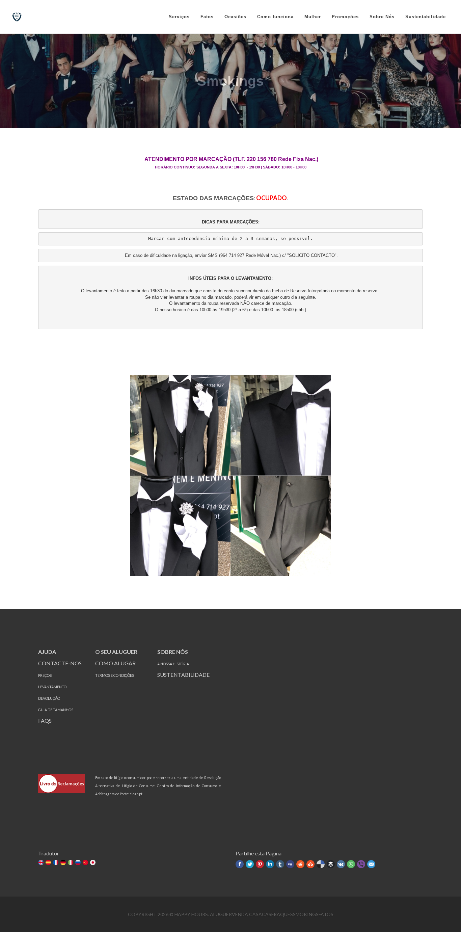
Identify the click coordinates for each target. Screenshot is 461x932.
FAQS (45, 720)
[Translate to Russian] (78, 863)
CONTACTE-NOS (60, 663)
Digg (290, 864)
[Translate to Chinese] (86, 863)
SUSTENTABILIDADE (184, 674)
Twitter (250, 864)
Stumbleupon (310, 864)
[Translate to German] (63, 863)
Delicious (321, 864)
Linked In (270, 864)
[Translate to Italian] (71, 863)
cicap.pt (136, 794)
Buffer (331, 864)
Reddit (300, 864)
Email (371, 864)
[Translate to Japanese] (93, 863)
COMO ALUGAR (115, 663)
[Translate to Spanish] (49, 863)
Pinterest (260, 864)
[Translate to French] (56, 863)
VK (341, 864)
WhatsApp (351, 864)
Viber (361, 864)
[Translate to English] (41, 863)
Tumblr (280, 864)
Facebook (240, 864)
